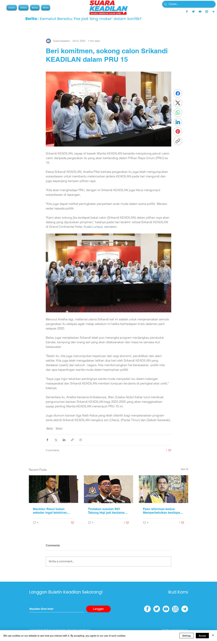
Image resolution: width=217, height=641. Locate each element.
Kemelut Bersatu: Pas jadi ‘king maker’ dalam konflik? (91, 18)
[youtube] (200, 11)
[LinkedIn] (178, 122)
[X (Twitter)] (178, 103)
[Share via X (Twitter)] (55, 439)
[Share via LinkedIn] (64, 439)
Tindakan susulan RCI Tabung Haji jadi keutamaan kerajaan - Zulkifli (108, 510)
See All (184, 469)
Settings (186, 635)
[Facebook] (178, 93)
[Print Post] (80, 439)
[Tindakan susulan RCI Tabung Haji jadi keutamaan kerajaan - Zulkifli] (108, 489)
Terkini (59, 428)
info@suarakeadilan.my (175, 629)
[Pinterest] (178, 131)
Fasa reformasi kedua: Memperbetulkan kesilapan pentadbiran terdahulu (162, 510)
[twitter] (193, 11)
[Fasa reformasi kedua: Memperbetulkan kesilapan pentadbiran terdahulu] (163, 489)
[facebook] (187, 11)
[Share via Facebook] (47, 439)
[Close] (213, 635)
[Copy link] (178, 141)
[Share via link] (72, 439)
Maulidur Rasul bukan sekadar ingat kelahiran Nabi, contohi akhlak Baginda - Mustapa (50, 510)
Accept (202, 635)
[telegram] (213, 11)
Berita (49, 428)
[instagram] (207, 11)
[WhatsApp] (178, 112)
